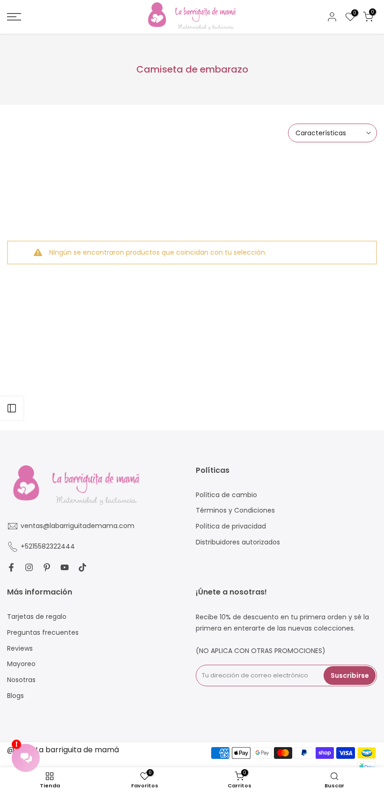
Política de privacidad (231, 526)
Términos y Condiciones (235, 510)
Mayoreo (21, 664)
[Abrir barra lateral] (11, 408)
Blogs (15, 695)
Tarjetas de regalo (36, 616)
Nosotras (21, 680)
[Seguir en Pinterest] (47, 567)
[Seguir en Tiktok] (82, 567)
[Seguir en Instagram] (29, 567)
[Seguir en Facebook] (11, 567)
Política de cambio (226, 495)
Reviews (20, 648)
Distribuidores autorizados (238, 542)
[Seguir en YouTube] (64, 567)
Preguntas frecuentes (43, 632)
